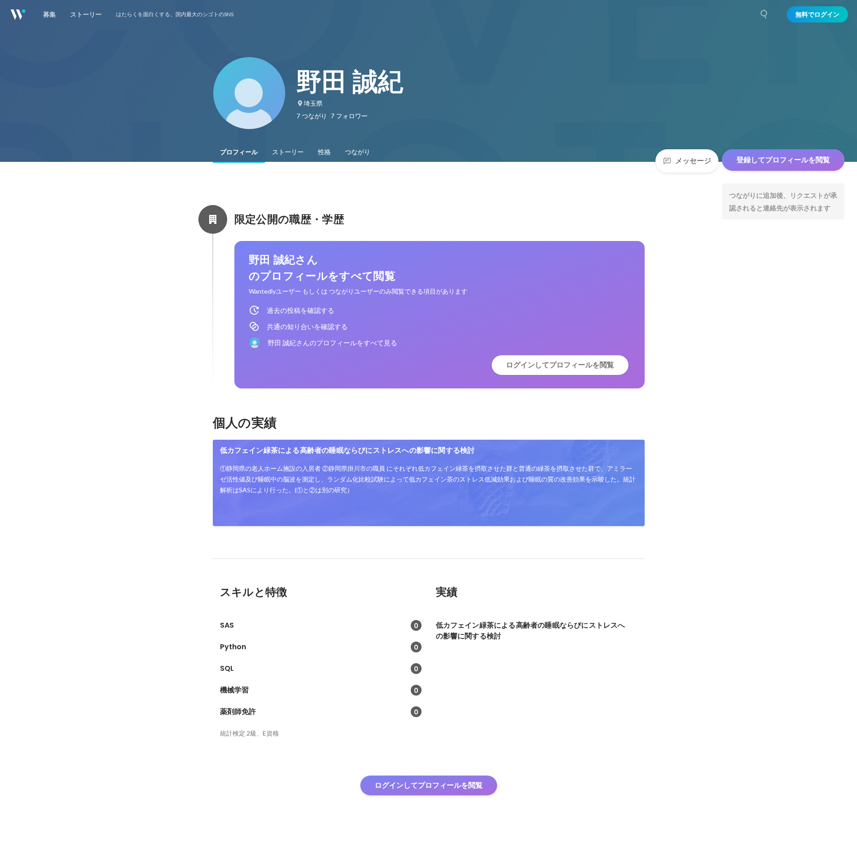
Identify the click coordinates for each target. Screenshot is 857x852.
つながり (357, 151)
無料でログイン (817, 14)
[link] (429, 483)
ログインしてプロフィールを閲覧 (560, 365)
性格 (324, 151)
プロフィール (239, 151)
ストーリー (288, 151)
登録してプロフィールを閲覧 (783, 160)
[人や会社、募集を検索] (764, 14)
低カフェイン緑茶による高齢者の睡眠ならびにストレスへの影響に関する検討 (347, 450)
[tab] (239, 152)
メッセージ (693, 161)
